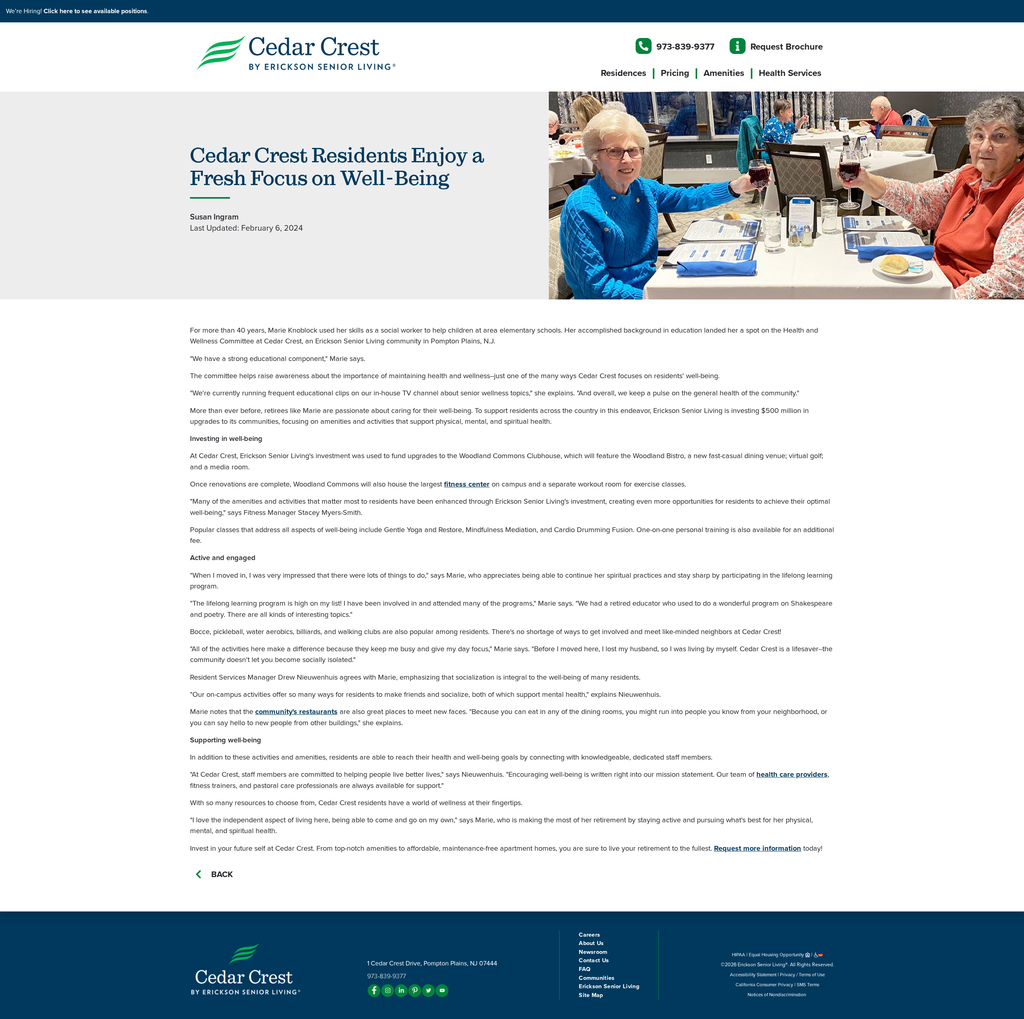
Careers (589, 934)
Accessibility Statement (753, 974)
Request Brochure (786, 46)
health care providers (792, 774)
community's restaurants (296, 711)
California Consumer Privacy (764, 984)
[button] (312, 52)
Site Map (591, 995)
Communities (596, 978)
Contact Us (594, 960)
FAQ (584, 969)
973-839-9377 (685, 46)
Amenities (724, 73)
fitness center (467, 484)
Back (222, 874)
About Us (591, 943)
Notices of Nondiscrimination (777, 994)
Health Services (790, 73)
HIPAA (738, 954)
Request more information (757, 848)
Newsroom (593, 952)
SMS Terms (808, 984)
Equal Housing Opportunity (777, 954)
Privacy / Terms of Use (802, 974)
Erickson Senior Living (609, 986)
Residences (623, 73)
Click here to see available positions (95, 11)
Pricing (675, 73)
